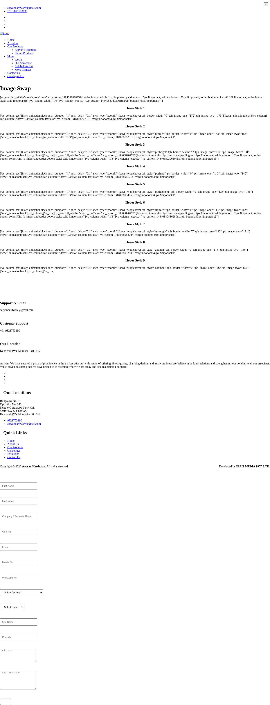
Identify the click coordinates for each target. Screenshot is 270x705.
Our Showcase (23, 63)
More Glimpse (23, 69)
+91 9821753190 (17, 11)
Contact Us (13, 457)
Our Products (15, 46)
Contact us (13, 72)
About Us (13, 444)
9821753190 (14, 420)
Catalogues (13, 450)
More (10, 56)
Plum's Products (24, 53)
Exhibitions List (24, 66)
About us (12, 43)
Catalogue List (15, 76)
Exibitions (13, 453)
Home (11, 39)
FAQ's (18, 59)
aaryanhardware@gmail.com (24, 7)
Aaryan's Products (25, 49)
